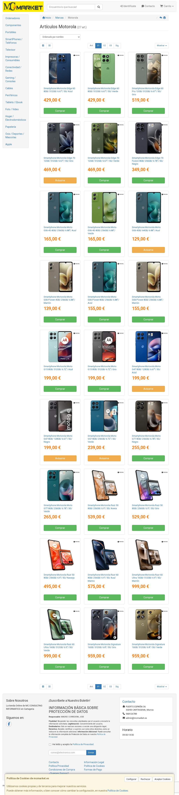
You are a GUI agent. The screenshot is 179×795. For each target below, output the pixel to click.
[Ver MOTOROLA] (148, 138)
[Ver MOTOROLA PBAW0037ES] (60, 485)
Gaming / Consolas (10, 79)
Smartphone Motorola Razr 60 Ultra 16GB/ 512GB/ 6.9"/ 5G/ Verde (59, 647)
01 (98, 45)
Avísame (60, 180)
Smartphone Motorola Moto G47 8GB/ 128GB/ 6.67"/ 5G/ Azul (146, 369)
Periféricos (11, 95)
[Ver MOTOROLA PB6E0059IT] (60, 346)
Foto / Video (12, 109)
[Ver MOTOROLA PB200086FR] (60, 555)
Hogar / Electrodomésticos (15, 118)
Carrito (167, 6)
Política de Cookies (118, 790)
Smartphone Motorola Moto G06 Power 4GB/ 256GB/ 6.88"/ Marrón (59, 299)
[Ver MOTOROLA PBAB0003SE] (148, 624)
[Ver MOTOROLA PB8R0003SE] (60, 624)
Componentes (13, 25)
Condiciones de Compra (62, 769)
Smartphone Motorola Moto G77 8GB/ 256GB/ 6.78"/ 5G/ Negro (146, 439)
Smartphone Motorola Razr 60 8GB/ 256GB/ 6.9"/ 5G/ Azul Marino (103, 577)
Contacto (149, 6)
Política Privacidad (59, 766)
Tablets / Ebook (14, 102)
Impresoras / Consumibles (12, 58)
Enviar (91, 752)
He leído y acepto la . (73, 744)
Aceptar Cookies (162, 779)
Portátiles (10, 32)
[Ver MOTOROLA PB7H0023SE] (104, 68)
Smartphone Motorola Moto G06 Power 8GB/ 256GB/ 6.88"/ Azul (103, 299)
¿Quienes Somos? (59, 773)
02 (104, 45)
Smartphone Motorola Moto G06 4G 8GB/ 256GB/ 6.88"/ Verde (102, 230)
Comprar (60, 110)
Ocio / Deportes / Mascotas (14, 135)
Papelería (10, 126)
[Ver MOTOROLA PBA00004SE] (60, 277)
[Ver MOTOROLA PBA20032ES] (104, 207)
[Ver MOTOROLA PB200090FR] (104, 485)
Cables (9, 88)
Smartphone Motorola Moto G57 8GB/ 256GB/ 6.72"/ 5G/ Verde (102, 439)
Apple (8, 144)
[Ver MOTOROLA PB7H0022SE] (60, 68)
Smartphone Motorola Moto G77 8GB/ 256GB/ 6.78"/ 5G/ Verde (58, 508)
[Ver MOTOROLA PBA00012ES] (148, 277)
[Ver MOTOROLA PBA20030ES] (60, 207)
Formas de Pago (93, 769)
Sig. (117, 45)
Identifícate (129, 6)
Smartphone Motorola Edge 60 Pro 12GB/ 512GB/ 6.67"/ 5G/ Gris (147, 91)
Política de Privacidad (83, 744)
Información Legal (94, 762)
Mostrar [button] (161, 45)
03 (110, 45)
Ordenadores (12, 18)
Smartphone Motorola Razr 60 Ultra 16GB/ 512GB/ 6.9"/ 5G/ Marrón (147, 577)
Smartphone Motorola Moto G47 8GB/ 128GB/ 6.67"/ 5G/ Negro (58, 439)
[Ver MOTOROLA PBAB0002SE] (104, 624)
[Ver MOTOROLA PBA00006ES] (104, 277)
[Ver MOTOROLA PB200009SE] (148, 485)
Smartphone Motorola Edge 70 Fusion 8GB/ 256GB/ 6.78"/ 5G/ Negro (147, 161)
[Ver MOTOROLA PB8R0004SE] (148, 555)
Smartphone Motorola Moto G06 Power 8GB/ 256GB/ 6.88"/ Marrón (147, 299)
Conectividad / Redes (13, 69)
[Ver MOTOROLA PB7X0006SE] (148, 68)
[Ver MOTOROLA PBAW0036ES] (148, 416)
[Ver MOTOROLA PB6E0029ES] (104, 346)
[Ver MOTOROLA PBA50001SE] (60, 138)
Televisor (10, 49)
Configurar (131, 779)
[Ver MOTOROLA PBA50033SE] (104, 138)
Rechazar (145, 779)
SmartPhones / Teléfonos (13, 41)
